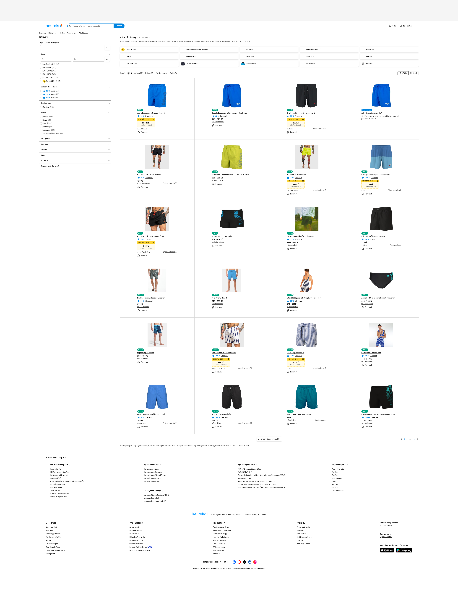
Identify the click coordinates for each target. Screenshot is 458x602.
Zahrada (335, 484)
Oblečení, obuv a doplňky (56, 33)
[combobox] (90, 26)
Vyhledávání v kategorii (49, 43)
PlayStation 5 (337, 478)
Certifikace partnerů (304, 537)
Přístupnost (50, 554)
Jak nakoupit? (134, 527)
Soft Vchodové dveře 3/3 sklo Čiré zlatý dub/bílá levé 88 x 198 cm (261, 487)
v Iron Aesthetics (143, 183)
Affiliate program (219, 547)
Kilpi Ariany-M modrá (220, 298)
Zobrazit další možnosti (51, 133)
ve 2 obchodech (218, 242)
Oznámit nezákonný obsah (55, 550)
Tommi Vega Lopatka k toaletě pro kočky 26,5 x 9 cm (257, 484)
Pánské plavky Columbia (153, 472)
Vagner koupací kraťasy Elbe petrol (300, 236)
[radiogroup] (75, 94)
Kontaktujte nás (386, 525)
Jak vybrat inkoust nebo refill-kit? (156, 495)
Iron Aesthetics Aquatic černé (149, 174)
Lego (334, 481)
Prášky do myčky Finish (58, 497)
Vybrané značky (151, 464)
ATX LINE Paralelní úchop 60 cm (249, 469)
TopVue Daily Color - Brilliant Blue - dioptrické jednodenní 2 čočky (262, 475)
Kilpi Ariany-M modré (145, 353)
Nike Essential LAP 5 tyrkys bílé (299, 414)
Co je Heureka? (51, 527)
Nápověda (216, 554)
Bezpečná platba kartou (138, 547)
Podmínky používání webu (255, 568)
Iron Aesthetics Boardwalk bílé (224, 353)
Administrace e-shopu (221, 527)
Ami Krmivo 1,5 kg (244, 478)
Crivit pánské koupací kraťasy (373, 236)
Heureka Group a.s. (218, 568)
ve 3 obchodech (218, 122)
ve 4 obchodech (143, 358)
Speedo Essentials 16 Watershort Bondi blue (229, 113)
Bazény (335, 475)
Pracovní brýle (55, 469)
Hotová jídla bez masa (58, 484)
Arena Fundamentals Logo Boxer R (151, 113)
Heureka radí (134, 534)
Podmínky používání (53, 534)
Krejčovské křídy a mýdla (59, 475)
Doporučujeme (339, 464)
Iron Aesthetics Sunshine (296, 174)
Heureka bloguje (52, 544)
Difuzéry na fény (56, 487)
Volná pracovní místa (53, 537)
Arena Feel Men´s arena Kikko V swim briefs (378, 298)
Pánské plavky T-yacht (152, 478)
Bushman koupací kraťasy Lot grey (151, 298)
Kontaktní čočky (56, 478)
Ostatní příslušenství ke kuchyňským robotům (67, 481)
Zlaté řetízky (55, 490)
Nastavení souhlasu (136, 540)
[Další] (418, 439)
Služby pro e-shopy (220, 534)
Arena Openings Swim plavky (223, 236)
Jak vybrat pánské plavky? (371, 113)
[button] (72, 47)
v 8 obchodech (217, 304)
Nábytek (335, 487)
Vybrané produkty (246, 464)
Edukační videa (218, 550)
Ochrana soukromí (136, 544)
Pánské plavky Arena (151, 481)
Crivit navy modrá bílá (295, 353)
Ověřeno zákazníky (303, 527)
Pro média (49, 540)
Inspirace (300, 540)
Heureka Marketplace (221, 537)
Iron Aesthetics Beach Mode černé (150, 236)
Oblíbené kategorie (59, 464)
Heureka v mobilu (135, 530)
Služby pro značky (219, 540)
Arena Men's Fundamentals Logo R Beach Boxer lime (232, 174)
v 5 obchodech (217, 180)
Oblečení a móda (338, 490)
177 (414, 439)
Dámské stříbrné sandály (59, 494)
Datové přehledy (219, 544)
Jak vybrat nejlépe (152, 490)
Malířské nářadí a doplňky (59, 472)
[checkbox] (41, 64)
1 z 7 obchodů (142, 129)
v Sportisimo (141, 423)
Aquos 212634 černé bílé (221, 414)
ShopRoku (300, 530)
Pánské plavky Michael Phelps (155, 475)
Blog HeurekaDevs (53, 547)
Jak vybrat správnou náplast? (155, 501)
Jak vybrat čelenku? (151, 498)
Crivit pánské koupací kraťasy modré (375, 174)
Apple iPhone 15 (338, 469)
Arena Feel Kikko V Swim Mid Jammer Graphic (379, 414)
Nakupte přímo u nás (137, 537)
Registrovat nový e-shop (222, 530)
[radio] (41, 91)
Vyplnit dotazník (386, 537)
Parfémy (335, 472)
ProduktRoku (301, 534)
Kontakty (49, 530)
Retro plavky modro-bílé (371, 353)
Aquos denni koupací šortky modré (151, 414)
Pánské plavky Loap (151, 469)
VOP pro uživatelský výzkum (139, 550)
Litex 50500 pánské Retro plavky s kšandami (304, 298)
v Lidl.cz (290, 129)
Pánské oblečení (72, 33)
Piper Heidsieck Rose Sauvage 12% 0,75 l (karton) (256, 481)
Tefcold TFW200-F (245, 472)
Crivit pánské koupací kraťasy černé (301, 113)
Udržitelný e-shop (303, 544)
